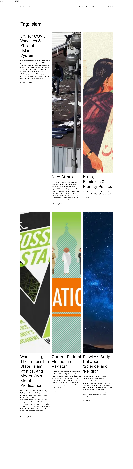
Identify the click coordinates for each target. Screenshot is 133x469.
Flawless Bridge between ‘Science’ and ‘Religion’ (98, 364)
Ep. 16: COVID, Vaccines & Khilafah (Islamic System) (33, 46)
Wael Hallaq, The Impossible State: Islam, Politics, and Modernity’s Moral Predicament (34, 371)
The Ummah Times (26, 7)
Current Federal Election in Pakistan (66, 361)
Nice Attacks (64, 176)
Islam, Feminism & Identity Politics (97, 181)
